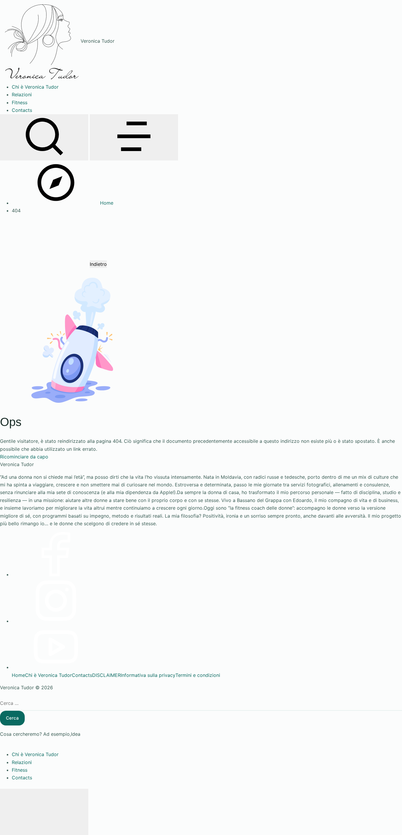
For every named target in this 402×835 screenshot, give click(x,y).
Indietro (98, 264)
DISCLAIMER (106, 675)
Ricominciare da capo (24, 457)
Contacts (82, 675)
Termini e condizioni (197, 675)
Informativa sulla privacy (148, 675)
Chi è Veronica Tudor (48, 675)
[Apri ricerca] (44, 137)
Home (18, 675)
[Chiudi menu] (44, 812)
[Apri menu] (134, 137)
